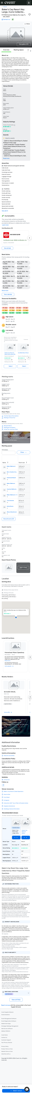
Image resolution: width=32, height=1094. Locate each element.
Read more (6, 158)
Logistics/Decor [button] (7, 703)
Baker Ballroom (11, 483)
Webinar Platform (5, 1031)
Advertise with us (5, 1054)
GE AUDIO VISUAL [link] (10, 692)
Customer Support (6, 1040)
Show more (5, 290)
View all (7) (5, 211)
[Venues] (29, 3)
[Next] (30, 50)
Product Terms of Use (7, 1049)
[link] (13, 685)
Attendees (5, 450)
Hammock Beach (11, 477)
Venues (5, 6)
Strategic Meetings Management (9, 1026)
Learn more (5, 225)
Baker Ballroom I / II (12, 494)
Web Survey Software (7, 1028)
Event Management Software (8, 1018)
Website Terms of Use (7, 1051)
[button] (15, 238)
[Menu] (2, 2)
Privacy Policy (5, 1046)
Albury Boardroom (12, 512)
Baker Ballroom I (11, 466)
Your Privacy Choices (6, 1042)
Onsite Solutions (5, 1014)
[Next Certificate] (29, 238)
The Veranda (10, 500)
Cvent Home (4, 1035)
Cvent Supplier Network (7, 1012)
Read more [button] (7, 660)
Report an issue (5, 1005)
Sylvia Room (10, 506)
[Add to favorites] (29, 14)
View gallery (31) (23, 44)
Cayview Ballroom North (12, 489)
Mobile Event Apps (6, 1023)
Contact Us (4, 1037)
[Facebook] (3, 785)
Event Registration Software (8, 1021)
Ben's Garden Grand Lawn (12, 472)
